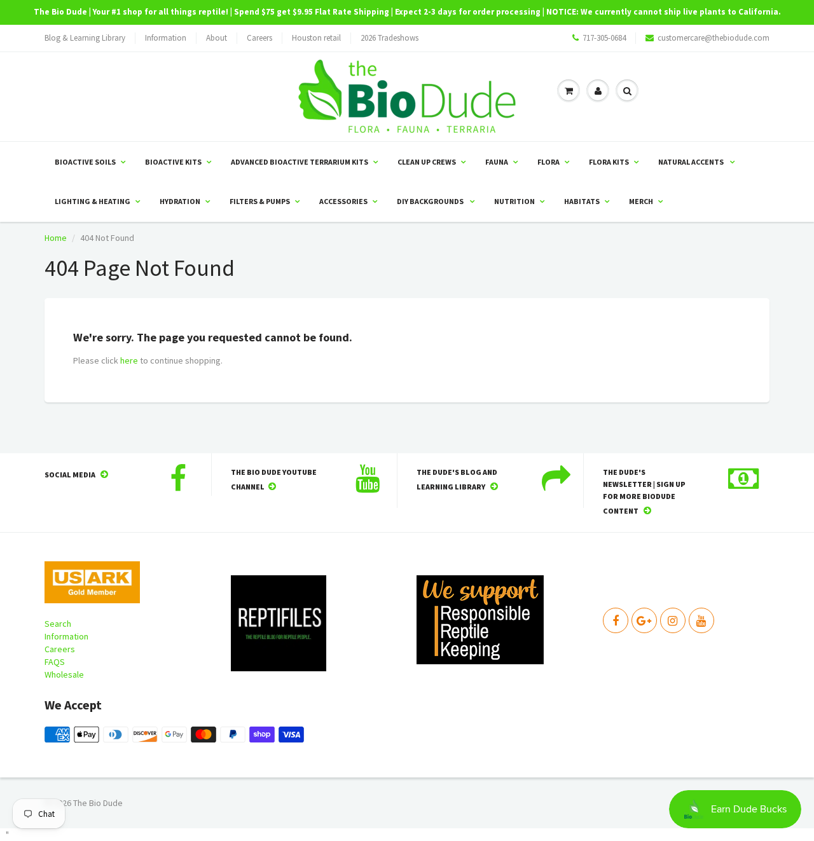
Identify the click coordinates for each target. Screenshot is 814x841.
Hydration (180, 201)
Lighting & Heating (92, 201)
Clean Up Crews (426, 162)
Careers (259, 37)
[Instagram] (673, 620)
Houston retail (316, 37)
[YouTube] (701, 620)
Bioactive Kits (173, 162)
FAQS (55, 661)
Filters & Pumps (260, 201)
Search (58, 623)
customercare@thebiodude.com (713, 37)
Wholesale (64, 674)
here (129, 360)
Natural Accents (691, 162)
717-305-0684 (604, 37)
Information (165, 37)
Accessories (343, 201)
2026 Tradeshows (389, 37)
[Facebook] (615, 620)
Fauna (496, 162)
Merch (641, 201)
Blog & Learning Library (85, 37)
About (216, 37)
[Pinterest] (644, 620)
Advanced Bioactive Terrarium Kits (299, 162)
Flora (548, 162)
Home (56, 237)
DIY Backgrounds (431, 201)
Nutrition (514, 201)
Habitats (582, 201)
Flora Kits (609, 162)
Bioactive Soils (85, 162)
